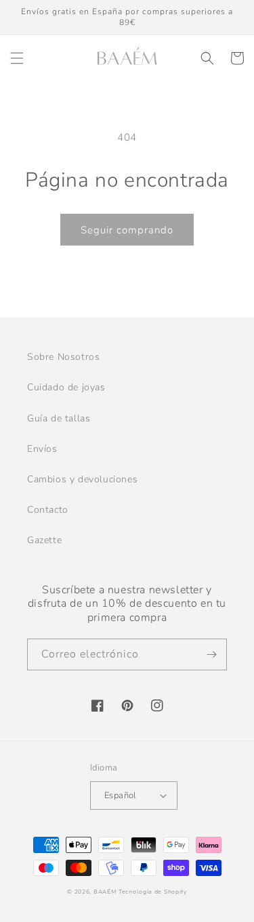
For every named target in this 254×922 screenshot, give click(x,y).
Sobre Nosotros (63, 356)
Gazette (44, 540)
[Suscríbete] (211, 654)
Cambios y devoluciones (82, 479)
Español (120, 795)
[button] (17, 58)
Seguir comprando (127, 230)
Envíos (42, 448)
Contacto (47, 509)
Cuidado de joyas (66, 387)
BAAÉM (105, 892)
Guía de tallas (58, 418)
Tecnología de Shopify (153, 892)
